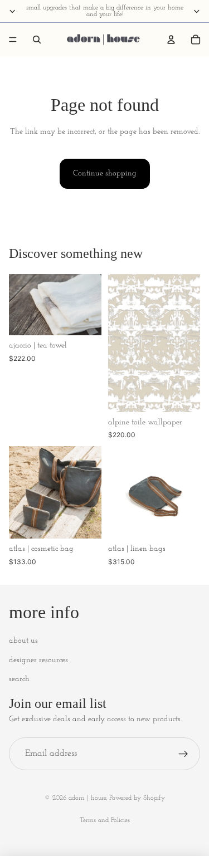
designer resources (38, 660)
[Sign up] (183, 754)
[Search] (37, 39)
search (19, 679)
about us (23, 641)
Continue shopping (105, 173)
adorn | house (87, 798)
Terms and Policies (105, 820)
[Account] (171, 39)
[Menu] (13, 39)
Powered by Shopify (137, 798)
